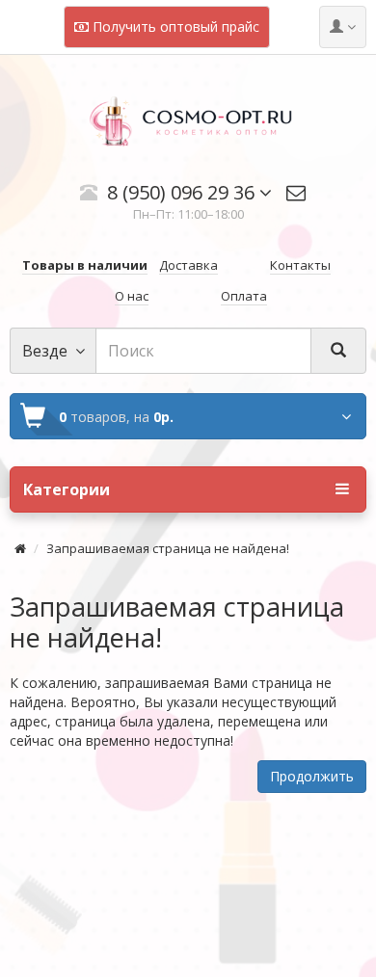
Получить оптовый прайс (174, 26)
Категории (66, 489)
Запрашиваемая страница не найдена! (167, 548)
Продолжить (312, 776)
